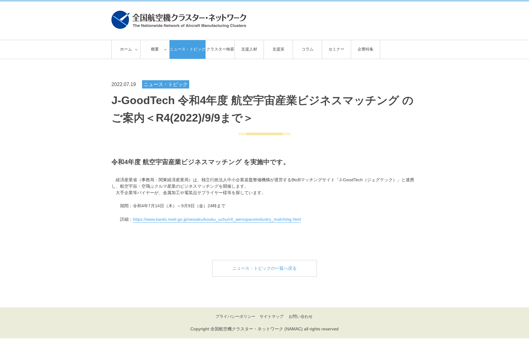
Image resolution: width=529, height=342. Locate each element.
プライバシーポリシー (235, 316)
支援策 (278, 49)
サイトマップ (271, 316)
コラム (307, 49)
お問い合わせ (301, 316)
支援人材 (249, 49)
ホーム (126, 49)
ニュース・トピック (187, 49)
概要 (155, 49)
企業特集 (365, 49)
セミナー (336, 49)
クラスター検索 (220, 49)
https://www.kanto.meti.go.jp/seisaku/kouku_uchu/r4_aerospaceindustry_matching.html (217, 219)
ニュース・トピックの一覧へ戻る (264, 268)
